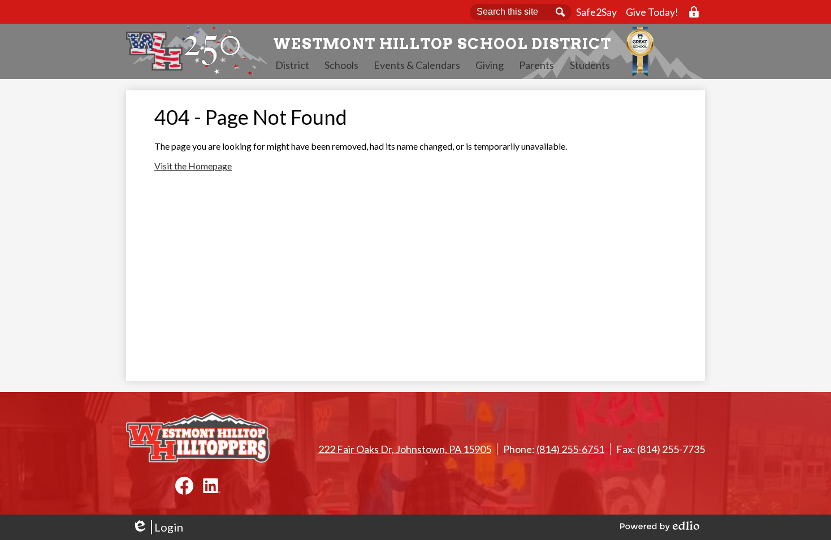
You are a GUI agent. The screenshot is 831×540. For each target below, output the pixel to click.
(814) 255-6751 (570, 449)
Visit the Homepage (193, 165)
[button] (292, 64)
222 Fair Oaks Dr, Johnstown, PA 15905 (404, 449)
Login (157, 527)
